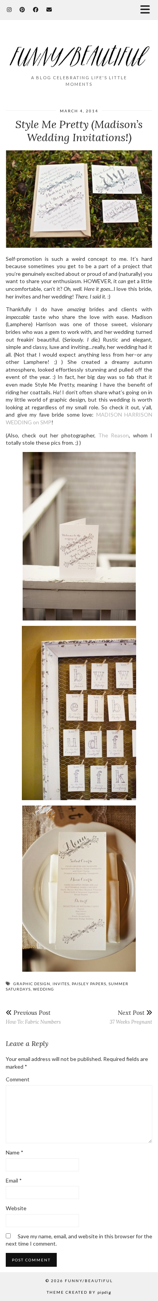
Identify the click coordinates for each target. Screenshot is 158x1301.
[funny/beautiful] (79, 51)
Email (14, 1180)
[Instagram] (9, 9)
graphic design (31, 983)
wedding (43, 989)
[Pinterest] (22, 9)
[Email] (49, 9)
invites (61, 983)
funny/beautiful (89, 1280)
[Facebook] (36, 9)
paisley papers (89, 983)
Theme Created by (79, 1292)
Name (14, 1152)
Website (16, 1208)
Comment (18, 1079)
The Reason (113, 435)
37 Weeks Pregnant (131, 1017)
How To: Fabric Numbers (33, 1017)
